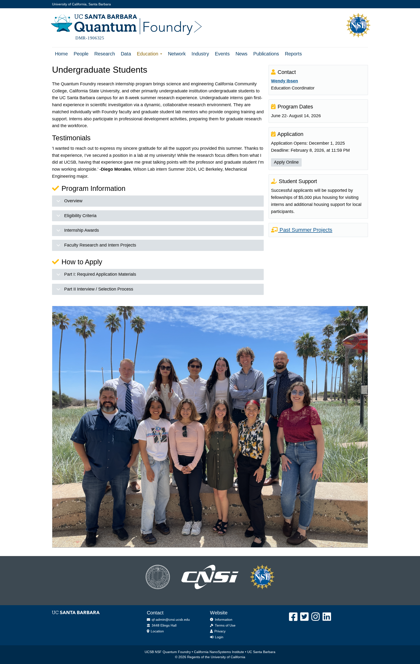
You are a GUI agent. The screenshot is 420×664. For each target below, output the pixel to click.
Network (177, 53)
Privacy (219, 631)
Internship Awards (81, 230)
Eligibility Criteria (80, 215)
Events (222, 53)
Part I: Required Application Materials (100, 274)
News (241, 53)
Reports (293, 53)
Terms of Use (225, 625)
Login (218, 637)
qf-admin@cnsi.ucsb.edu (170, 619)
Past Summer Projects (306, 230)
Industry (200, 53)
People (81, 53)
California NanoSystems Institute (219, 652)
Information (223, 619)
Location (157, 631)
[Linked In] (327, 616)
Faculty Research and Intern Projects (100, 245)
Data (126, 53)
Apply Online (286, 162)
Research (104, 53)
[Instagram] (315, 616)
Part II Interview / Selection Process (98, 289)
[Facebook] (293, 616)
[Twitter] (304, 616)
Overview (73, 200)
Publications (266, 53)
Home (61, 53)
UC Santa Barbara (261, 652)
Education (148, 53)
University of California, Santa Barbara (81, 4)
